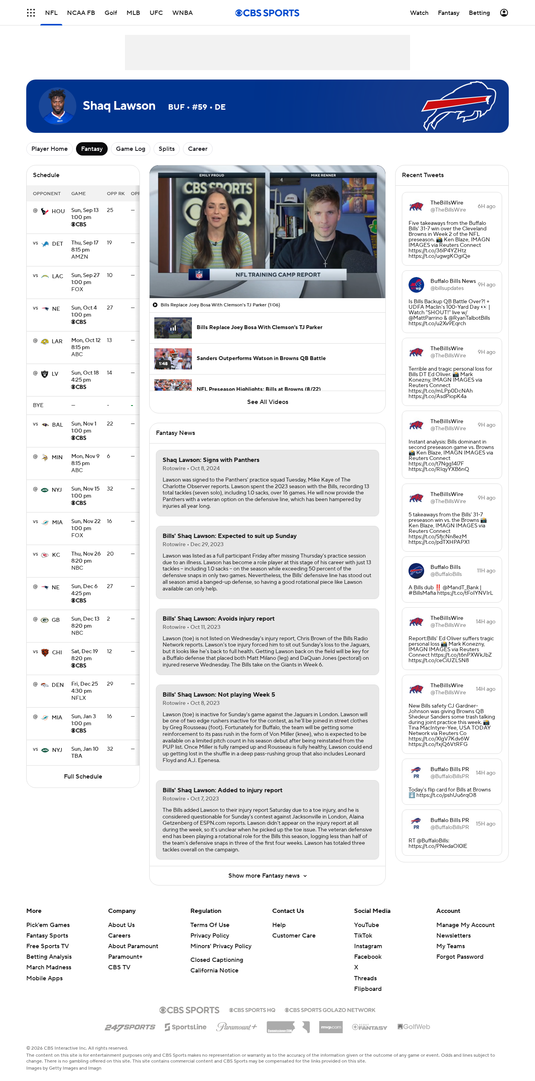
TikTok (363, 936)
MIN (57, 457)
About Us (121, 925)
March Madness (48, 967)
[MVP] (331, 1024)
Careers (119, 936)
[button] (31, 12)
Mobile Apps (44, 978)
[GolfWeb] (414, 1027)
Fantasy (92, 149)
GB (56, 620)
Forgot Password (460, 957)
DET (57, 244)
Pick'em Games (48, 925)
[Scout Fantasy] (370, 1026)
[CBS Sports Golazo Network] (330, 1009)
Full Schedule (83, 776)
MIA (57, 522)
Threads (365, 978)
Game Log (130, 149)
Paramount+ (125, 957)
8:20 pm (86, 558)
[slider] (267, 275)
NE (56, 309)
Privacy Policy (209, 936)
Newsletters (453, 936)
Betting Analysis (49, 957)
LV (55, 374)
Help (279, 925)
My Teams (450, 946)
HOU (58, 211)
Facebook (367, 957)
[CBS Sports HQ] (252, 1009)
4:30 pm (84, 688)
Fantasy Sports (47, 936)
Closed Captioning (216, 960)
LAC (57, 276)
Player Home (49, 149)
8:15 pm (84, 247)
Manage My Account (465, 925)
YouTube (366, 925)
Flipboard (368, 989)
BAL (57, 425)
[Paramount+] (236, 1025)
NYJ (57, 490)
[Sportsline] (186, 1026)
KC (56, 555)
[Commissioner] (288, 1024)
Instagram (368, 946)
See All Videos (267, 402)
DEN (58, 685)
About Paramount (133, 946)
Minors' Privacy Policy (220, 946)
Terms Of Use (210, 925)
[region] (267, 231)
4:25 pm (85, 377)
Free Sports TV (47, 946)
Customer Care (294, 936)
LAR (57, 341)
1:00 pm (85, 214)
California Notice (214, 970)
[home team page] (45, 211)
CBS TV (119, 967)
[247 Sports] (130, 1026)
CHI (57, 652)
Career (198, 149)
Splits (167, 149)
